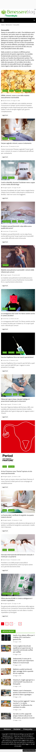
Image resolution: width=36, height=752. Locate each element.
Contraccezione (7, 394)
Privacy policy (27, 729)
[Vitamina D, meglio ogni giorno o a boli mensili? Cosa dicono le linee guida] (6, 682)
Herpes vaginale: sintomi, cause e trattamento (16, 143)
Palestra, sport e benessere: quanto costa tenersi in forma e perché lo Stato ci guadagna (23, 693)
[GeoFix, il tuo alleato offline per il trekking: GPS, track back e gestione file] (6, 637)
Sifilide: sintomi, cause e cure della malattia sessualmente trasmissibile (15, 96)
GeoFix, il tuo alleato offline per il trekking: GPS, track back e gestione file (24, 637)
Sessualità (18, 90)
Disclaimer (17, 729)
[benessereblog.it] (18, 13)
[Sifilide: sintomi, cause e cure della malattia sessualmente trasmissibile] (18, 81)
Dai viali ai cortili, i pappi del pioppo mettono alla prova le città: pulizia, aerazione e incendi (23, 716)
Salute (11, 90)
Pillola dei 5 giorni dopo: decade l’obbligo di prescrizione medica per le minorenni (15, 400)
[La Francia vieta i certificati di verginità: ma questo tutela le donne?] (18, 502)
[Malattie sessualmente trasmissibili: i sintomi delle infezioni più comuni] (18, 256)
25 (20, 624)
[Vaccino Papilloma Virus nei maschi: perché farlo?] (18, 344)
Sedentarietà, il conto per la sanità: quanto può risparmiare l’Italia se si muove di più (23, 661)
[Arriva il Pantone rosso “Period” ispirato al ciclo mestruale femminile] (18, 444)
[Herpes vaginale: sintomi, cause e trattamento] (18, 130)
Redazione (7, 729)
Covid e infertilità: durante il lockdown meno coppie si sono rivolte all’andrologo (18, 183)
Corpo (15, 394)
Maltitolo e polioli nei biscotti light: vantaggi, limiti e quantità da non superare (23, 671)
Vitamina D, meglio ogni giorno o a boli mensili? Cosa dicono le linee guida (24, 682)
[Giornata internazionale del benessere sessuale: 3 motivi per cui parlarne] (18, 543)
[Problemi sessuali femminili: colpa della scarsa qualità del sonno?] (18, 213)
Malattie (5, 90)
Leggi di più (5, 115)
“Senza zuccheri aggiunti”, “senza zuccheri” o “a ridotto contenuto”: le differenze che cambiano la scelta (24, 704)
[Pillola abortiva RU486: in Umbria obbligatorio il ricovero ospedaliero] (18, 585)
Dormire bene (6, 221)
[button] (34, 20)
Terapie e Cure (27, 90)
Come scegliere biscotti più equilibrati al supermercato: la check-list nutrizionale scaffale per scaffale (23, 649)
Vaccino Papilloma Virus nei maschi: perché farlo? (17, 357)
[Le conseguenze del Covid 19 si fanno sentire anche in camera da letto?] (18, 300)
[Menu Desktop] (3, 20)
